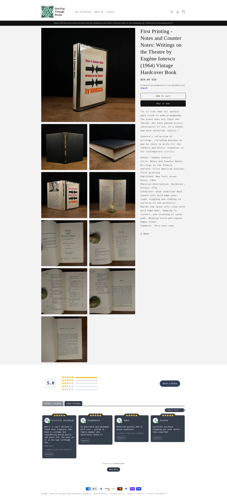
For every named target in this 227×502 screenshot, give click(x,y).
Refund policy (100, 494)
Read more (48, 446)
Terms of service (135, 494)
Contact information (156, 494)
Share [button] (146, 234)
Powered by (113, 464)
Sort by (160, 410)
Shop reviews (73, 403)
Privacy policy (117, 494)
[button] (172, 12)
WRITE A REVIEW (170, 384)
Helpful (49, 454)
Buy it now (163, 103)
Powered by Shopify (82, 494)
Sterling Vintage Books (60, 494)
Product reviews (52, 403)
